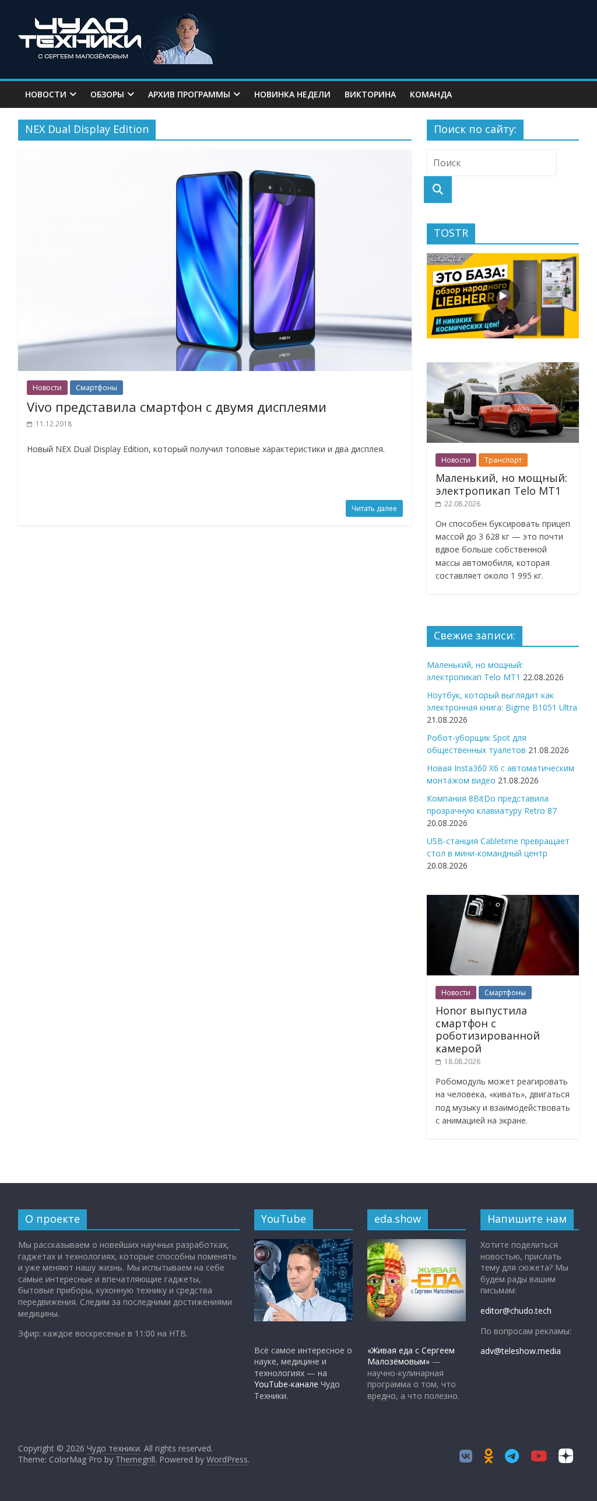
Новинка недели (292, 94)
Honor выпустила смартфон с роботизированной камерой (488, 1029)
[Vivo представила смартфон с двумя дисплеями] (215, 156)
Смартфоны (96, 388)
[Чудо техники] (120, 18)
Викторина (370, 94)
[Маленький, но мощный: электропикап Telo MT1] (503, 368)
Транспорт (503, 460)
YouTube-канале (286, 1384)
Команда (431, 94)
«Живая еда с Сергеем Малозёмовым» (411, 1356)
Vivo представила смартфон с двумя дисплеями (176, 406)
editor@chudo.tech (516, 1310)
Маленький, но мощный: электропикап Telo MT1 (501, 484)
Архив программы (189, 94)
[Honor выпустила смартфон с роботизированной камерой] (503, 901)
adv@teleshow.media (520, 1350)
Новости (45, 94)
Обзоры (107, 94)
